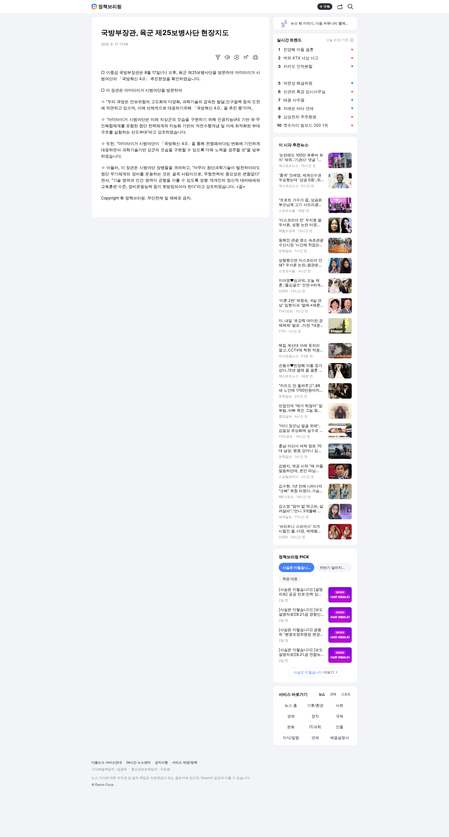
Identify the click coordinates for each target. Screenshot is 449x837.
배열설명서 (339, 737)
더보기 (313, 672)
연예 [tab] (333, 694)
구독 (326, 6)
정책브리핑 (110, 6)
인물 (339, 727)
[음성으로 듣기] (227, 57)
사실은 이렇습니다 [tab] (296, 567)
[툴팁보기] (352, 40)
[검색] (352, 6)
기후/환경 (315, 705)
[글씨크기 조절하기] (246, 57)
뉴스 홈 (291, 705)
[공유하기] (340, 6)
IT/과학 (315, 727)
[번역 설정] (236, 57)
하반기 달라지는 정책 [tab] (336, 567)
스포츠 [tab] (345, 694)
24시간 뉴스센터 (138, 762)
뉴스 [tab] (322, 694)
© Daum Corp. (102, 784)
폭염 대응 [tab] (289, 579)
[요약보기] (218, 57)
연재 (315, 737)
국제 (339, 716)
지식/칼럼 (291, 737)
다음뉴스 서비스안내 (106, 762)
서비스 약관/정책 (184, 762)
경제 (291, 716)
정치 (315, 716)
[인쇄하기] (255, 57)
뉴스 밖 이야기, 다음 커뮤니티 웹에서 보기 (324, 23)
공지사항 (161, 762)
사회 (339, 705)
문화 (291, 727)
